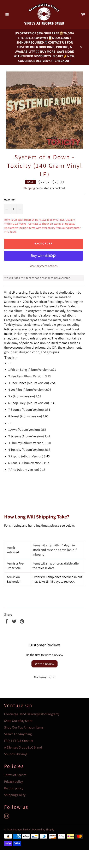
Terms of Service (15, 775)
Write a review (44, 664)
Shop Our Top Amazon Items (23, 727)
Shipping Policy (14, 795)
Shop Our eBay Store (18, 721)
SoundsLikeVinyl (15, 754)
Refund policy (13, 788)
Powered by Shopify (43, 829)
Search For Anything (18, 734)
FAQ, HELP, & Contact (18, 741)
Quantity (10, 199)
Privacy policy (13, 781)
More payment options (44, 266)
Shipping (29, 188)
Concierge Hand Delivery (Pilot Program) (31, 714)
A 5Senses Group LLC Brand (23, 747)
